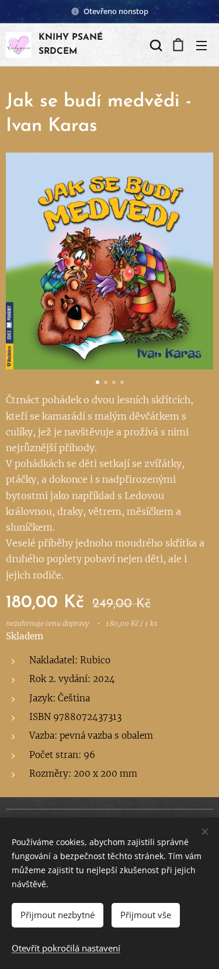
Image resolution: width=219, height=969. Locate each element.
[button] (154, 45)
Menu (201, 45)
